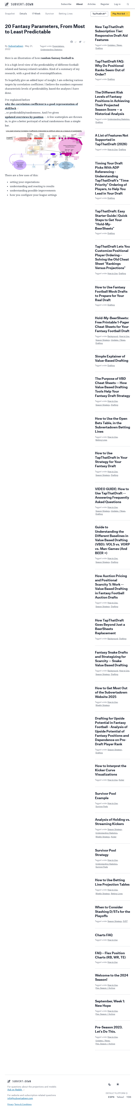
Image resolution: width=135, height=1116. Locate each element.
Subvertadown (15, 46)
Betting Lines (101, 440)
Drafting (99, 48)
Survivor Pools (101, 806)
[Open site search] (127, 4)
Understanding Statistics (51, 50)
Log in (117, 4)
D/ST (125, 921)
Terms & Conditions (23, 1104)
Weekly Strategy (102, 705)
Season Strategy (102, 340)
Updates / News (115, 45)
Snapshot (10, 14)
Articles (92, 4)
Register (105, 4)
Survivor (49, 14)
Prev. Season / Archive (105, 988)
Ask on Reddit (15, 1090)
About (79, 4)
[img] (127, 1093)
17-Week (36, 14)
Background (113, 336)
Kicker (121, 780)
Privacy (10, 1104)
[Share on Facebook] (73, 42)
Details (23, 14)
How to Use (113, 149)
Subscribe (66, 4)
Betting (66, 14)
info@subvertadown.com (20, 1098)
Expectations (58, 46)
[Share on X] (82, 42)
